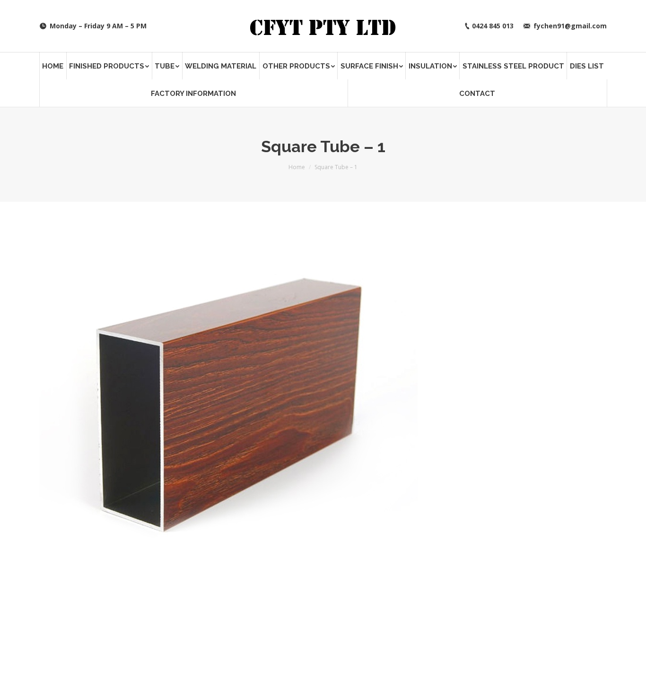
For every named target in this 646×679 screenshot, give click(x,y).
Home (296, 167)
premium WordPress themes (139, 665)
